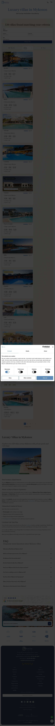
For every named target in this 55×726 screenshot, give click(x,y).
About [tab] (45, 351)
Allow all (45, 378)
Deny (10, 378)
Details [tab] (27, 351)
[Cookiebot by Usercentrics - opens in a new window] (43, 347)
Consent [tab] (9, 351)
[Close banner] (52, 346)
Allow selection (27, 378)
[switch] (21, 372)
